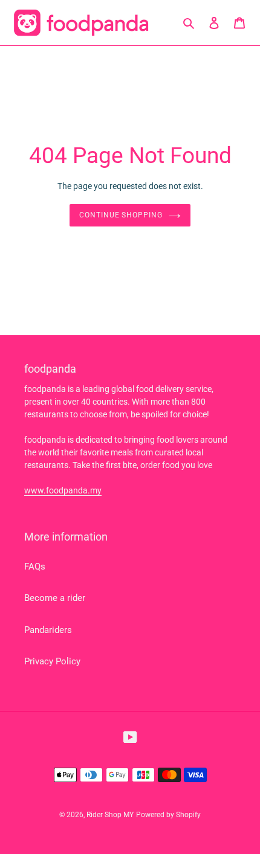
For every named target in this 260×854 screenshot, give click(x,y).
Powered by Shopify (168, 815)
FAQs (34, 566)
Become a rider (54, 597)
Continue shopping (121, 215)
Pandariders (48, 629)
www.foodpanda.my (63, 490)
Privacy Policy (52, 661)
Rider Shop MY (110, 815)
